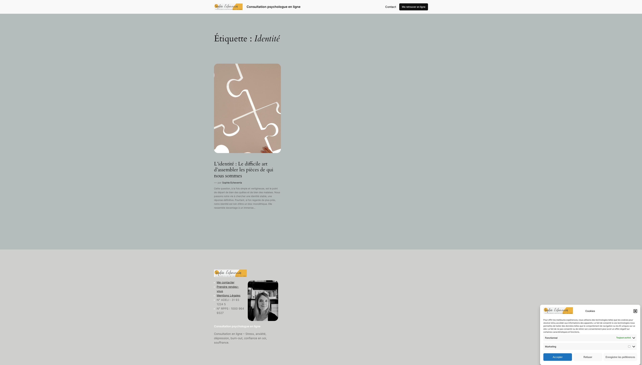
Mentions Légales (228, 295)
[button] (635, 311)
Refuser (587, 357)
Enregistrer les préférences (620, 357)
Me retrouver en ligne (413, 6)
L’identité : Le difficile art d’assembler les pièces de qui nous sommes (243, 170)
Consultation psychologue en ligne (273, 7)
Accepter (558, 357)
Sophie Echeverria (232, 182)
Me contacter (225, 282)
